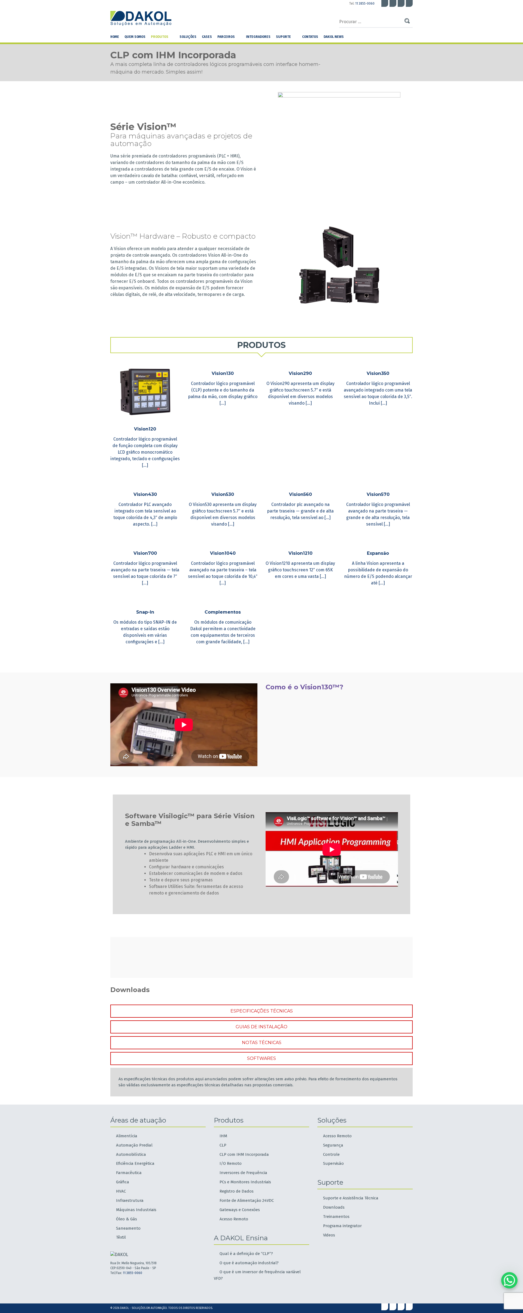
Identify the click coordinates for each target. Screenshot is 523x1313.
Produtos (159, 36)
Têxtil (121, 1237)
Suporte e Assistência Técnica (350, 1198)
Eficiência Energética (135, 1163)
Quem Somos (134, 36)
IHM (223, 1135)
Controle (331, 1154)
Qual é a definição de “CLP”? (246, 1253)
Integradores (258, 36)
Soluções (188, 36)
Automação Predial (134, 1145)
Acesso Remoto (234, 1219)
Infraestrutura (130, 1200)
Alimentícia (126, 1135)
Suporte (283, 36)
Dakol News (334, 36)
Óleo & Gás (126, 1219)
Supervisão (333, 1163)
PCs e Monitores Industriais (245, 1181)
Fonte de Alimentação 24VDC (247, 1200)
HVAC (121, 1191)
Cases (207, 36)
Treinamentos (336, 1216)
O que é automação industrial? (249, 1262)
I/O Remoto (231, 1163)
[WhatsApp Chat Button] (509, 1280)
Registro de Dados (237, 1191)
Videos (329, 1235)
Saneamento (128, 1228)
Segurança (333, 1145)
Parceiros (226, 36)
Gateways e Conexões (240, 1209)
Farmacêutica (129, 1172)
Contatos (310, 36)
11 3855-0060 (365, 3)
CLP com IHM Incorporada (244, 1154)
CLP (223, 1145)
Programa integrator (342, 1225)
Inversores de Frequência (243, 1172)
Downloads (334, 1207)
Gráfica (122, 1181)
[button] (261, 345)
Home (114, 36)
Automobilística (131, 1154)
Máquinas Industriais (136, 1209)
